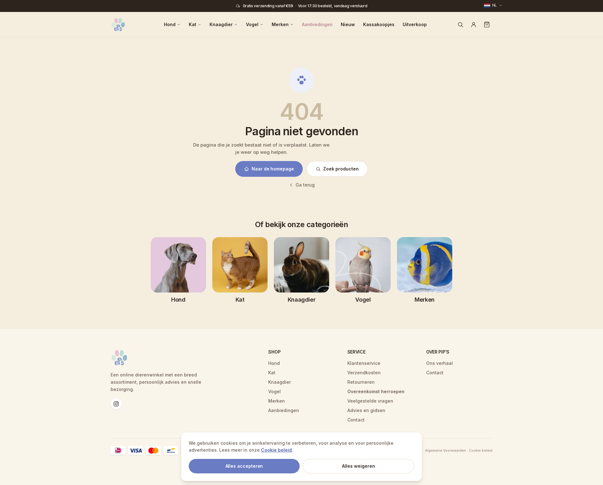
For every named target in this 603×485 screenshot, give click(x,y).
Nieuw (348, 24)
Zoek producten (341, 168)
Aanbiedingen (317, 24)
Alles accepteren (244, 466)
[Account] (473, 24)
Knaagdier (221, 24)
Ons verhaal (439, 363)
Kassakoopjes (378, 24)
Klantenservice (363, 363)
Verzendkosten (364, 372)
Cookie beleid (276, 450)
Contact (356, 419)
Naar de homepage (273, 168)
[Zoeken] (460, 24)
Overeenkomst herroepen (376, 391)
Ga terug (305, 184)
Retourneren (361, 382)
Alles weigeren (358, 466)
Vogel (252, 24)
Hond (170, 24)
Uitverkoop (415, 24)
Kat (192, 24)
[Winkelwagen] (486, 24)
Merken (280, 24)
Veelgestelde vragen (370, 401)
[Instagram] (116, 404)
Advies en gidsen (366, 410)
